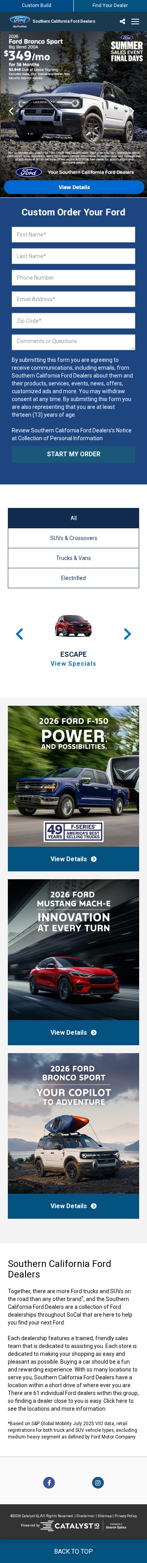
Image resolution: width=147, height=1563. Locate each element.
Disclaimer (85, 1516)
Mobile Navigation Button (135, 21)
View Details (69, 859)
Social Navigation (123, 21)
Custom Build (36, 5)
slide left (11, 114)
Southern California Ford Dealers (64, 21)
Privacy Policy (125, 1516)
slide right (136, 114)
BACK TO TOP (73, 1551)
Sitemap (105, 1516)
